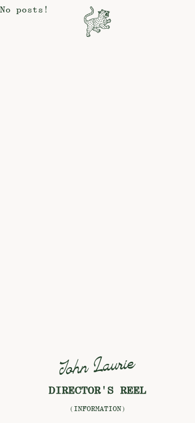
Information (97, 409)
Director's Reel (97, 389)
